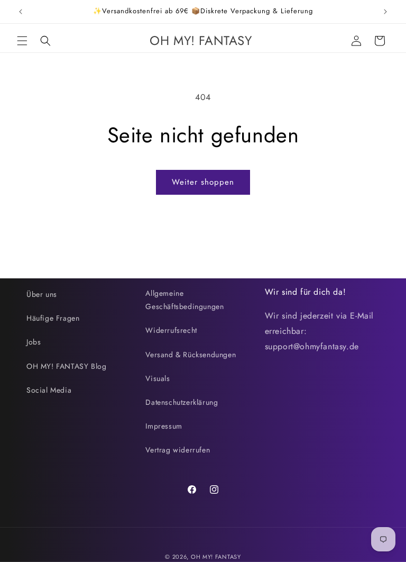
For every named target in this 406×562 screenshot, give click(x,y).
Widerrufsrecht (171, 330)
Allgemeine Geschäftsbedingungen (184, 300)
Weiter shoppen (203, 182)
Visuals (157, 378)
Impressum (163, 426)
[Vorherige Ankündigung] (20, 11)
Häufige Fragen (52, 318)
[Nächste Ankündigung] (385, 11)
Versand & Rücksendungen (190, 354)
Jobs (33, 342)
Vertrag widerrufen (177, 450)
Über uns (41, 294)
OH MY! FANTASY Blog (66, 366)
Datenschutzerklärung (181, 402)
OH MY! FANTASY (216, 556)
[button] (22, 40)
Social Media (48, 390)
